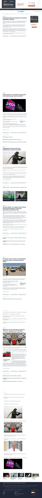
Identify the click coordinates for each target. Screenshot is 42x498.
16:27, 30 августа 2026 (7, 257)
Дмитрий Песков (5, 230)
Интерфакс (21, 11)
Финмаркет (18, 9)
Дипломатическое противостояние (20, 478)
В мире (4, 257)
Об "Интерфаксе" (7, 9)
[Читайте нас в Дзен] (15, 495)
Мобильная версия (2, 9)
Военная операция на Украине (10, 41)
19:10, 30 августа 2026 (8, 205)
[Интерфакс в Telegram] (16, 495)
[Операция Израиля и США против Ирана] (13, 477)
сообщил (18, 226)
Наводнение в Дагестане (34, 478)
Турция (8, 291)
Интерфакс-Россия (15, 9)
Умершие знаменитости (28, 477)
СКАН (15, 492)
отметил (22, 224)
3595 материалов (12, 479)
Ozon (6, 129)
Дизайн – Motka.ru (33, 495)
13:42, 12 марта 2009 (8, 16)
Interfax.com (11, 9)
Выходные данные (33, 494)
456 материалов (27, 478)
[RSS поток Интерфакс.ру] (18, 495)
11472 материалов (5, 479)
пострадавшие (14, 69)
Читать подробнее (22, 122)
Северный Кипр (5, 291)
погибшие (11, 69)
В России (4, 16)
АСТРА (3, 494)
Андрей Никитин (5, 368)
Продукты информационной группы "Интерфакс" (12, 489)
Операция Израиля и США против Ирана (13, 478)
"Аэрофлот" (21, 357)
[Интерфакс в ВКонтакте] (17, 495)
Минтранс (8, 368)
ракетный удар (7, 69)
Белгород (4, 69)
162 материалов (34, 479)
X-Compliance (4, 492)
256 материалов (19, 479)
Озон (8, 129)
